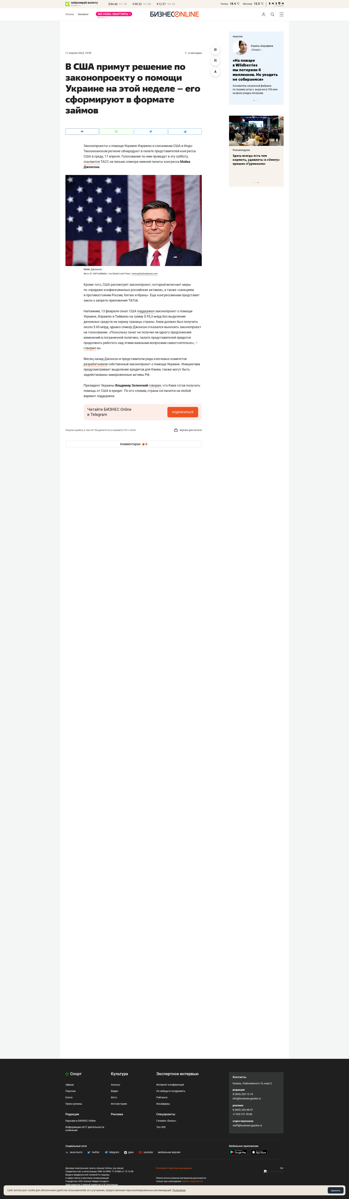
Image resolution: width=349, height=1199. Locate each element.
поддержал (146, 311)
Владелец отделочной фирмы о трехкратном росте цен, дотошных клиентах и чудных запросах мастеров (256, 85)
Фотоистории (119, 1103)
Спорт (75, 1074)
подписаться (182, 412)
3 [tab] (257, 100)
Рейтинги (161, 1097)
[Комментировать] (215, 50)
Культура (119, 1074)
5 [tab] (259, 182)
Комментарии (133, 444)
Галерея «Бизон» (166, 1120)
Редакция (72, 1114)
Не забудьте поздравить (170, 1091)
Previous (234, 100)
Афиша (69, 1084)
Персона (70, 1091)
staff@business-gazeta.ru (247, 1125)
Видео (114, 1091)
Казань (69, 14)
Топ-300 (161, 1127)
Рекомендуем (241, 150)
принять (335, 1190)
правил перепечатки (192, 1181)
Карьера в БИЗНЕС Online (80, 1120)
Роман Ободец (260, 45)
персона (238, 36)
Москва (247, 3)
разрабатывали (96, 364)
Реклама (117, 1114)
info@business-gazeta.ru (247, 1098)
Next (279, 100)
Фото (114, 1097)
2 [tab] (255, 100)
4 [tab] (257, 182)
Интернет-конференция (170, 1084)
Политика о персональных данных (174, 1168)
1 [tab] (252, 182)
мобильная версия (169, 1152)
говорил (90, 348)
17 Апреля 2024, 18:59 (78, 53)
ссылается (92, 162)
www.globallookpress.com (145, 273)
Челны (224, 3)
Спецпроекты (165, 1114)
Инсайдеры (163, 1103)
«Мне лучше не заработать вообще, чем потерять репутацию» (255, 67)
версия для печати (190, 430)
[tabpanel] (256, 65)
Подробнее (179, 1190)
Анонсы (115, 1084)
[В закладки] (215, 61)
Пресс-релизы (73, 1103)
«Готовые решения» (262, 49)
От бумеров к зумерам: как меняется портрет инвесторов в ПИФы (253, 160)
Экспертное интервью (177, 1074)
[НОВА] (114, 15)
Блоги (69, 1097)
